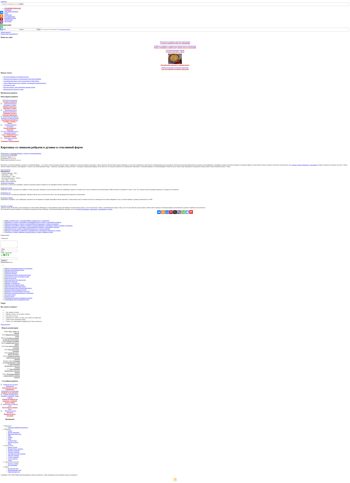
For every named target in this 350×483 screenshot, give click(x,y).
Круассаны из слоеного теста (10, 408)
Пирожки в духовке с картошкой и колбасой (47, 222)
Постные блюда (21, 286)
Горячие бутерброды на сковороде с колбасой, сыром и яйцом (10, 401)
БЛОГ (6, 13)
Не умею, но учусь (12, 316)
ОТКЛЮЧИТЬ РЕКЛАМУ (12, 8)
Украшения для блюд (25, 298)
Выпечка (14, 272)
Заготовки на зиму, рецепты (16, 454)
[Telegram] (187, 212)
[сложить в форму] (7, 198)
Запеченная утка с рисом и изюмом (39, 229)
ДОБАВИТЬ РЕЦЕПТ (11, 11)
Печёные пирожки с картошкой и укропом (45, 227)
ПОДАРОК (7, 21)
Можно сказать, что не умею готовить (18, 314)
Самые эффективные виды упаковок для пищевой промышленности (24, 83)
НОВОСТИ (8, 15)
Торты (10, 460)
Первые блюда (19, 285)
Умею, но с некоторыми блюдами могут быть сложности (24, 321)
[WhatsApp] (183, 212)
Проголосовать (5, 324)
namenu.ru (4, 1)
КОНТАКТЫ (8, 20)
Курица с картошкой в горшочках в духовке (47, 230)
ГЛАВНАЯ (7, 10)
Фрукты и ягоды (13, 442)
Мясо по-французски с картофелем (38, 220)
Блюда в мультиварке (25, 268)
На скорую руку (21, 280)
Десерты (14, 273)
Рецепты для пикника (26, 293)
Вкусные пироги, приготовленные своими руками (19, 87)
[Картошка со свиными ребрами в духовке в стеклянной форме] (21, 153)
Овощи (10, 437)
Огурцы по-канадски (10, 102)
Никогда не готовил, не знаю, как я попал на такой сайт (23, 317)
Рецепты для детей (24, 291)
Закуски (13, 278)
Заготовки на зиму (9, 85)
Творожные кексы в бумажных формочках (10, 114)
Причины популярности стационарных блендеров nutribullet (22, 79)
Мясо (9, 435)
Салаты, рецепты (13, 457)
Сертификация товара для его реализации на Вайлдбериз (21, 81)
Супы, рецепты (13, 458)
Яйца (9, 444)
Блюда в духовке (13, 463)
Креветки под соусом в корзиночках (9, 388)
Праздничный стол (14, 472)
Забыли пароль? (6, 32)
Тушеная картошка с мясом (175, 52)
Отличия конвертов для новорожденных (16, 77)
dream (9, 157)
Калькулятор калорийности (9, 34)
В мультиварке (12, 465)
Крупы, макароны (13, 432)
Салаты (12, 294)
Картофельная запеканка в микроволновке (175, 65)
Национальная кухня (14, 470)
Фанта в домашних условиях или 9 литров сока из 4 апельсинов (175, 47)
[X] (175, 212)
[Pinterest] (171, 212)
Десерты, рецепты (13, 452)
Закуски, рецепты (13, 455)
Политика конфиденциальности (18, 427)
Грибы (10, 431)
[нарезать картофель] (7, 183)
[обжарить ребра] (6, 188)
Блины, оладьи (12, 447)
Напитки (14, 281)
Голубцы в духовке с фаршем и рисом (41, 232)
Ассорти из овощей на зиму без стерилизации (175, 43)
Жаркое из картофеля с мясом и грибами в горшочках (56, 225)
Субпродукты (12, 440)
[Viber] (179, 212)
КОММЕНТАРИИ (10, 18)
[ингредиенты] (5, 170)
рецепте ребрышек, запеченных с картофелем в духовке (95, 209)
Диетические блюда (24, 275)
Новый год (16, 283)
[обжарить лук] (6, 193)
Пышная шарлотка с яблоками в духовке (10, 107)
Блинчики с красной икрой (10, 141)
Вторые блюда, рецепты (15, 449)
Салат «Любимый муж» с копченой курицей (9, 135)
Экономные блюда (23, 299)
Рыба (9, 439)
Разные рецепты (21, 290)
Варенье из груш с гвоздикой (10, 415)
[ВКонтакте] (159, 212)
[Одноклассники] (163, 212)
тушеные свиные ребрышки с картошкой (304, 165)
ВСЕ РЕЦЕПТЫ (9, 16)
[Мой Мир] (167, 212)
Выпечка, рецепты (14, 450)
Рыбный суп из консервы (9, 393)
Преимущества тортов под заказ (13, 89)
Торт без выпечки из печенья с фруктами (175, 69)
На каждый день (13, 468)
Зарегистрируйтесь (65, 29)
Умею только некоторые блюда (15, 319)
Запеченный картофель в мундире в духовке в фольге (10, 121)
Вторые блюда (19, 270)
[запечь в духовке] (7, 206)
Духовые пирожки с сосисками (9, 129)
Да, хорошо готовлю (12, 312)
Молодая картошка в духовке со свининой (45, 224)
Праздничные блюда (25, 288)
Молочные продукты (14, 434)
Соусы (12, 296)
